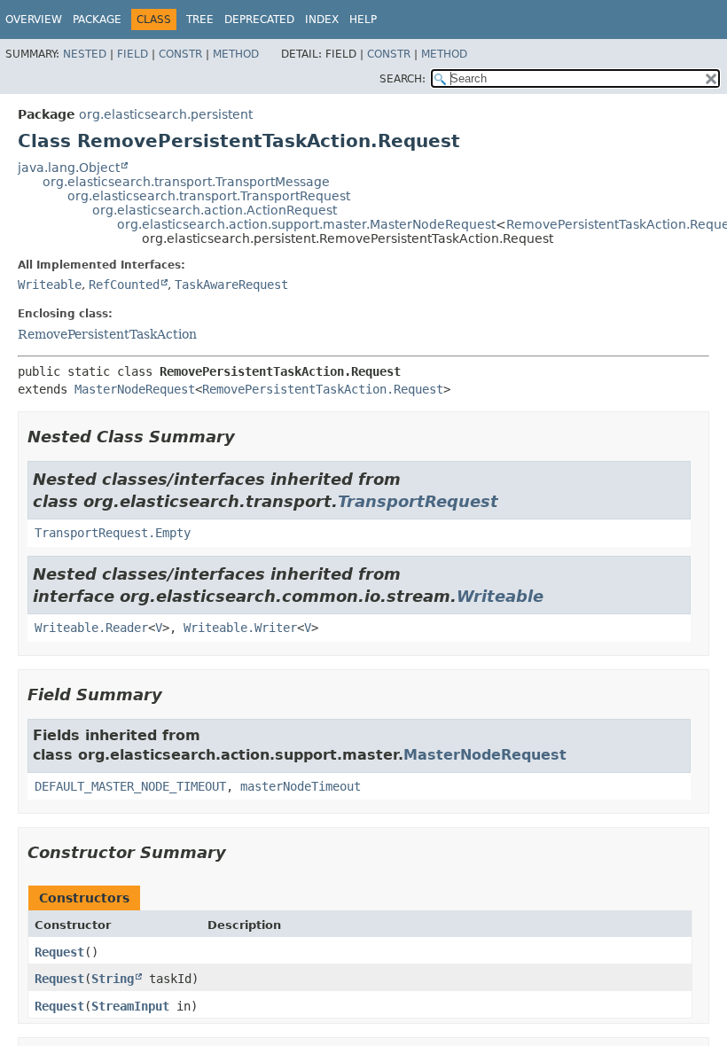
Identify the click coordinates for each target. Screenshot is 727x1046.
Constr (180, 54)
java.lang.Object (69, 167)
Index (322, 19)
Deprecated (259, 19)
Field (132, 54)
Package (97, 19)
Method (236, 54)
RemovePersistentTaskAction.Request (322, 389)
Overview (33, 19)
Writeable (50, 284)
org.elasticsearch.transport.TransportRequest (208, 196)
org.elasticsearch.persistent (166, 114)
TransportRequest (418, 501)
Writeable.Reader (91, 628)
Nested (84, 54)
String (112, 979)
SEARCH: (402, 79)
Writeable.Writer (240, 628)
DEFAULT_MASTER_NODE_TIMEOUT (130, 786)
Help (363, 19)
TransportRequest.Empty (113, 533)
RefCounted (124, 284)
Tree (200, 19)
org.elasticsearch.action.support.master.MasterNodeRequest (306, 224)
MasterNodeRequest (134, 389)
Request (59, 952)
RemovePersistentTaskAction (107, 334)
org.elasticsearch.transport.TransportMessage (186, 182)
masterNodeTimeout (300, 786)
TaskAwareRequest (231, 284)
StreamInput (130, 1006)
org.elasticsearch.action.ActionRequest (214, 210)
